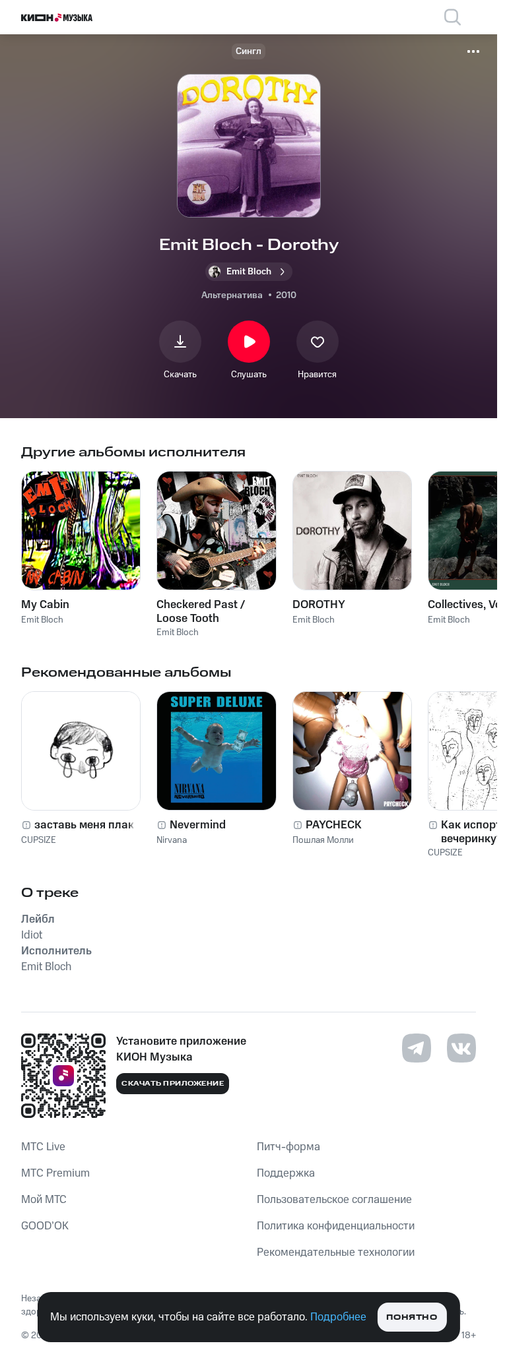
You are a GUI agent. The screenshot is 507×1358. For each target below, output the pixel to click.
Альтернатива (232, 295)
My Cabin (45, 604)
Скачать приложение (172, 1083)
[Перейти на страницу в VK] (461, 1048)
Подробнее (338, 1317)
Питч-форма (288, 1147)
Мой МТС (44, 1200)
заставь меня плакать (93, 825)
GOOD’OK (45, 1226)
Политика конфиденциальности (336, 1226)
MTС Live (43, 1147)
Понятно (411, 1317)
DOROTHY (318, 604)
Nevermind (198, 825)
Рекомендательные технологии (336, 1252)
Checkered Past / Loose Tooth (200, 611)
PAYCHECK (334, 825)
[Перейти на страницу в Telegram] (416, 1048)
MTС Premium (55, 1173)
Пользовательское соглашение (334, 1200)
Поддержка (286, 1173)
